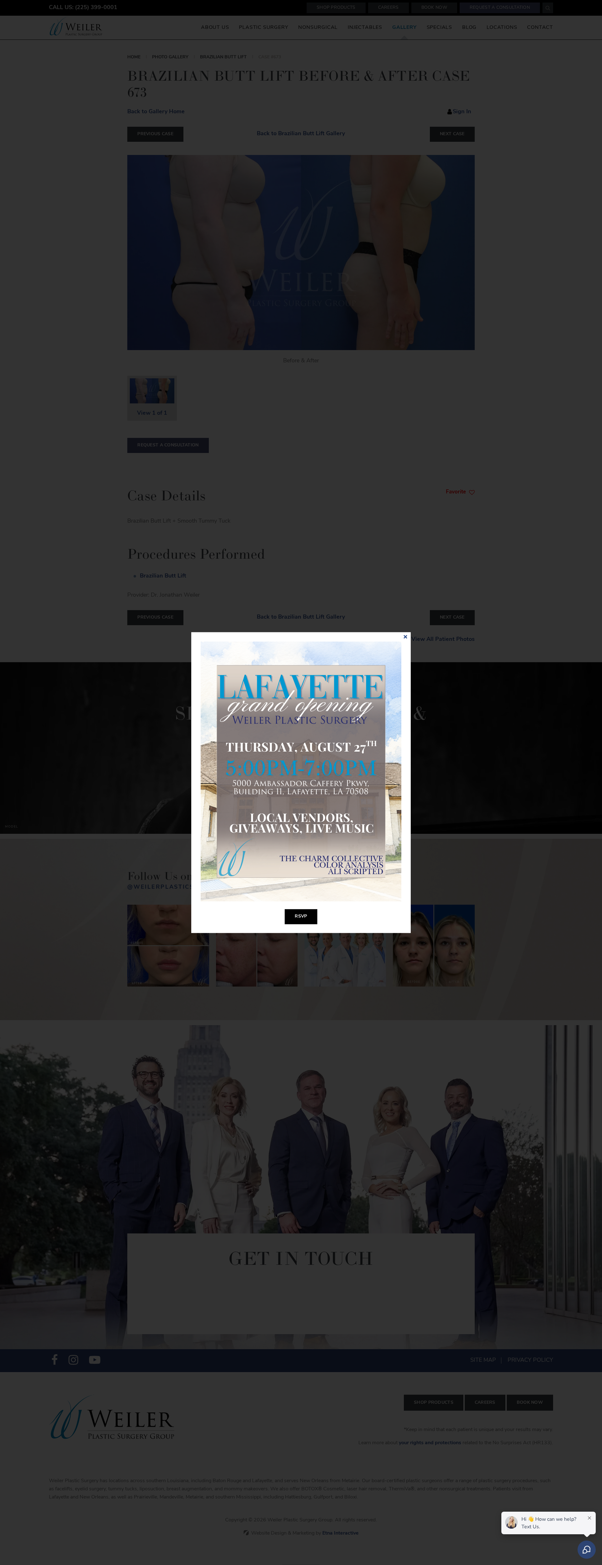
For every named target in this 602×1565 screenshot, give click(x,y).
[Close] (405, 637)
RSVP (301, 916)
